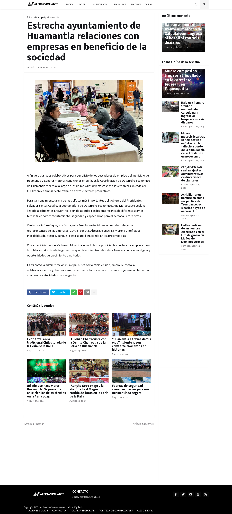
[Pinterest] (80, 292)
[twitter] (183, 494)
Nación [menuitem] (136, 4)
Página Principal (36, 17)
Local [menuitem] (81, 4)
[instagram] (198, 494)
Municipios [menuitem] (100, 4)
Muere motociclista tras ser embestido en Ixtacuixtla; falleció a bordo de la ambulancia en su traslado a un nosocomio (193, 145)
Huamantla (53, 17)
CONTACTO (59, 510)
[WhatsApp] (74, 292)
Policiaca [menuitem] (120, 4)
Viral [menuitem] (149, 4)
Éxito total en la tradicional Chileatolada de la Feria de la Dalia (46, 343)
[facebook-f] (176, 494)
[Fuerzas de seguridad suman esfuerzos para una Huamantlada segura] (131, 371)
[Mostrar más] (94, 292)
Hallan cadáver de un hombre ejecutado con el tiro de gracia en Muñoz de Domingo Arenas (192, 234)
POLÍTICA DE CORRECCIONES (116, 510)
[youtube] (191, 494)
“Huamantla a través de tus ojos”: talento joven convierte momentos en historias (131, 345)
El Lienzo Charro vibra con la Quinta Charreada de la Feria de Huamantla (87, 343)
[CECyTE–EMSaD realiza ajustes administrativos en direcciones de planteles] (170, 171)
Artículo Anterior (34, 424)
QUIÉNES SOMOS (38, 510)
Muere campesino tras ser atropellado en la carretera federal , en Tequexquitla (183, 80)
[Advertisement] (183, 313)
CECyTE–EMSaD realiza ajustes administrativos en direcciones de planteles (192, 174)
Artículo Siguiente (143, 424)
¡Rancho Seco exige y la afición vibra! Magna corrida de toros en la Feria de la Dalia (88, 391)
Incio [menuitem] (69, 4)
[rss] (206, 494)
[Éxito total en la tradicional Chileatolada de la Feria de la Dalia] (46, 324)
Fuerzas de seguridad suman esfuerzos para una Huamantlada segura (130, 389)
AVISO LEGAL (145, 510)
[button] (196, 4)
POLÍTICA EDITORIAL (82, 510)
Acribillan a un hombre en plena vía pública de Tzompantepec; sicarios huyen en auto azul (193, 203)
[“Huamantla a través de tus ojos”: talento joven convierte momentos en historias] (131, 324)
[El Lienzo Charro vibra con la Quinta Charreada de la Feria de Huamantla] (89, 324)
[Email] (87, 292)
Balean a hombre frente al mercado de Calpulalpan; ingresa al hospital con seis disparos (183, 34)
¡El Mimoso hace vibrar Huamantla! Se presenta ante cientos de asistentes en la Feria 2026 (46, 391)
